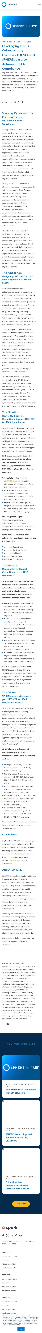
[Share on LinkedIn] (15, 102)
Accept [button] (21, 1329)
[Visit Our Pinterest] (16, 1236)
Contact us (14, 860)
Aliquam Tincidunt (9, 1264)
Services (6, 1252)
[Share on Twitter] (19, 102)
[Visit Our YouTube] (21, 1236)
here (14, 828)
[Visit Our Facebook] (3, 1236)
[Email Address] (3, 1024)
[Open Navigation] (39, 4)
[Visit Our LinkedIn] (12, 1236)
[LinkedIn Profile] (8, 1024)
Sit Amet (5, 1260)
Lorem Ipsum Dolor (9, 1256)
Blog (30, 42)
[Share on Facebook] (23, 102)
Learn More (21, 1204)
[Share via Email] (11, 102)
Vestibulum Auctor (9, 1268)
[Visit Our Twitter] (7, 1236)
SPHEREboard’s (13, 481)
